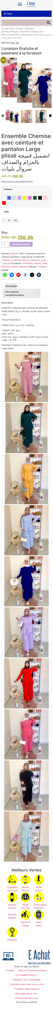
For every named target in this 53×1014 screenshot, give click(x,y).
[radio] (4, 198)
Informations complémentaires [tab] (14, 293)
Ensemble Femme (20, 260)
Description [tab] (10, 286)
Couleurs (8, 189)
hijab (44, 263)
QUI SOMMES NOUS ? (26, 975)
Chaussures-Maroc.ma (26, 998)
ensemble (28, 263)
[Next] (50, 116)
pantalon (5, 266)
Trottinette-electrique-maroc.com (26, 984)
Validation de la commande (26, 979)
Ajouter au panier (21, 244)
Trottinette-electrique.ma (26, 989)
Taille (6, 212)
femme (37, 263)
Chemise (5, 260)
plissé (14, 266)
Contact (10, 970)
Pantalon (14, 31)
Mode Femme (16, 28)
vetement (23, 266)
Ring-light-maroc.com (26, 993)
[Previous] (2, 116)
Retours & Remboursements (32, 970)
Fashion (14, 253)
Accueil (4, 28)
